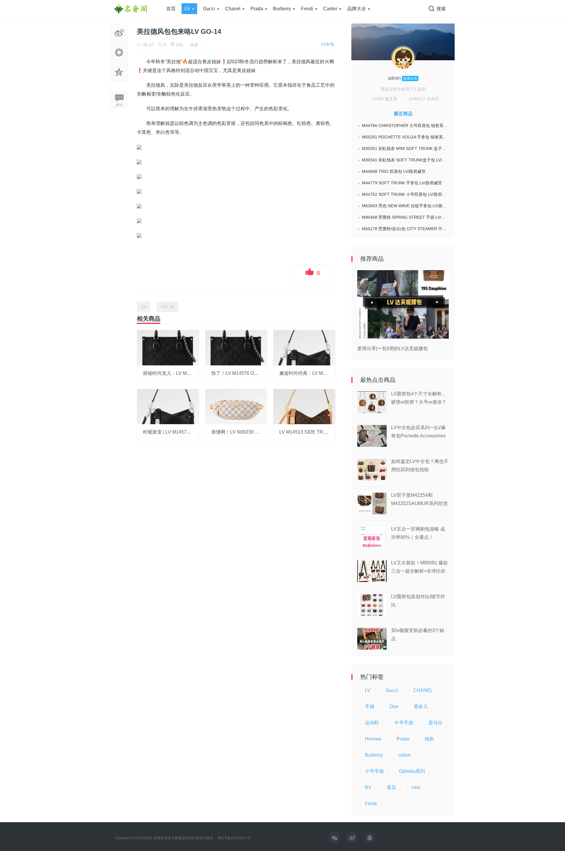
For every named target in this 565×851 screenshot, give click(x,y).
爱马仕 (435, 722)
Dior (394, 706)
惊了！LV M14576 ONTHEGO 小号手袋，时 (257, 373)
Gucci (209, 8)
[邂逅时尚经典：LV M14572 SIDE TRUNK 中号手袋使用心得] (304, 347)
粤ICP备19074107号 (234, 838)
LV (188, 8)
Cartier (330, 8)
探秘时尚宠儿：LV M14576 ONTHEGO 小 (187, 373)
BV (368, 787)
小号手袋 (374, 771)
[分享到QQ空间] (119, 79)
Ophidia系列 (412, 771)
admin (395, 78)
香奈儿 (421, 706)
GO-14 (167, 306)
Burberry (282, 8)
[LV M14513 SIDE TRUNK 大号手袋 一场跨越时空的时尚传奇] (304, 406)
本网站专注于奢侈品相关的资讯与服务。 (185, 838)
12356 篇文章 (384, 98)
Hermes (373, 738)
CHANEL (423, 690)
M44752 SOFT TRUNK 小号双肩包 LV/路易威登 (405, 194)
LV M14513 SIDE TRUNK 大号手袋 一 (319, 431)
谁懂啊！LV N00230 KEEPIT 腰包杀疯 (251, 431)
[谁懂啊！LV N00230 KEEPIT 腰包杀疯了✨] (236, 406)
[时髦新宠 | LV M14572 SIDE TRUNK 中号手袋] (168, 406)
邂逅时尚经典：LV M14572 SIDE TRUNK (322, 373)
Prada (257, 8)
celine (404, 755)
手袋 (369, 706)
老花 (391, 787)
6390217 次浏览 (424, 98)
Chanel (233, 8)
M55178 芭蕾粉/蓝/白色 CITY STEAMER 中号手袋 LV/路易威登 (405, 228)
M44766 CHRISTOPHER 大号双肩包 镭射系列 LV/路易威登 (405, 125)
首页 (171, 8)
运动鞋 (372, 722)
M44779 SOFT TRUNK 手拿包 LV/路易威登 (402, 182)
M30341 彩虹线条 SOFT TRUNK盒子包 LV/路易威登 (405, 160)
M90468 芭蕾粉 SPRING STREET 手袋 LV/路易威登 (405, 217)
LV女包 (327, 44)
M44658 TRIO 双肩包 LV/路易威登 (394, 171)
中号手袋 (403, 722)
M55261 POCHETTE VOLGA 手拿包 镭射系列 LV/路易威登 (405, 137)
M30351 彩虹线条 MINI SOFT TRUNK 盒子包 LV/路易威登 (405, 148)
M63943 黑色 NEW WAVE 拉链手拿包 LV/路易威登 (405, 205)
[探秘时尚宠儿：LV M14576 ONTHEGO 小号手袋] (168, 347)
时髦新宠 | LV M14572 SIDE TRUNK (181, 431)
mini (415, 787)
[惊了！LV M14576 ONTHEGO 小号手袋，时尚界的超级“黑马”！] (236, 347)
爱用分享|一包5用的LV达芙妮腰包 (392, 348)
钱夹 (429, 738)
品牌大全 (357, 8)
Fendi (307, 8)
